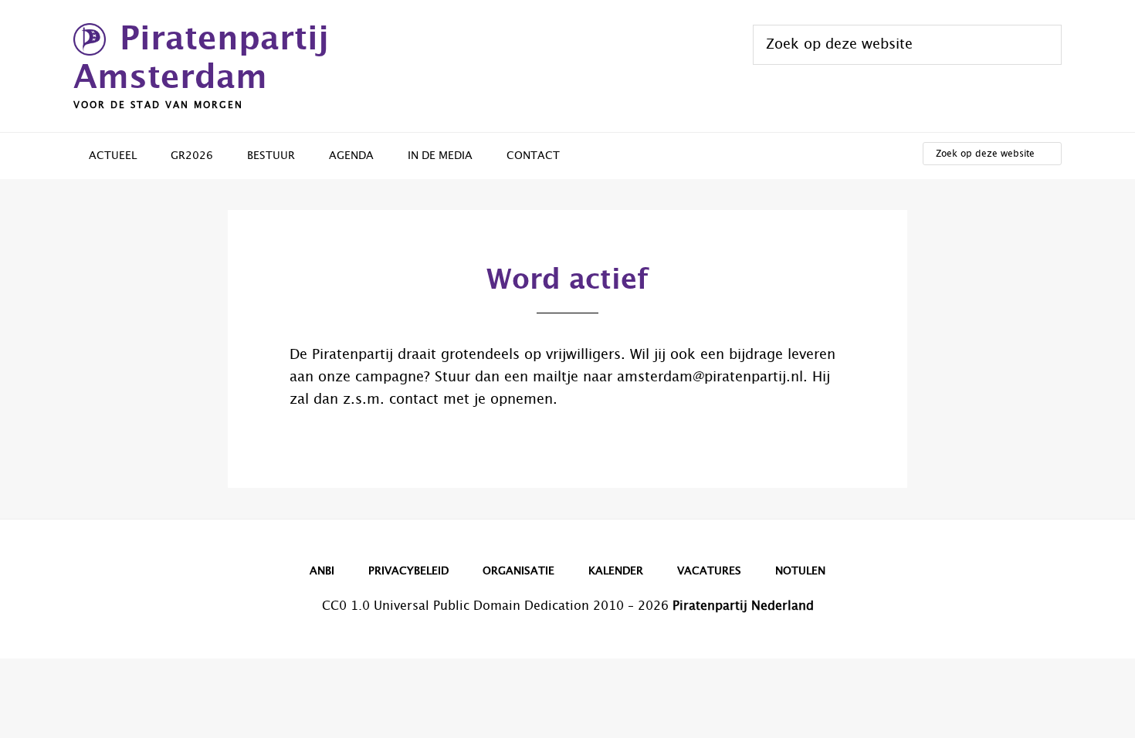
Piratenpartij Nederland (743, 606)
